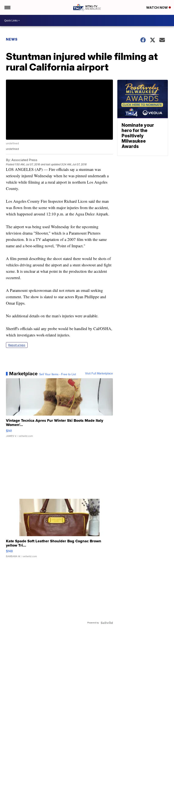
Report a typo (16, 345)
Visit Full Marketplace (99, 373)
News (12, 39)
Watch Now (157, 8)
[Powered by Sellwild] (107, 622)
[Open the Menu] (7, 7)
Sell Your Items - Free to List (57, 374)
